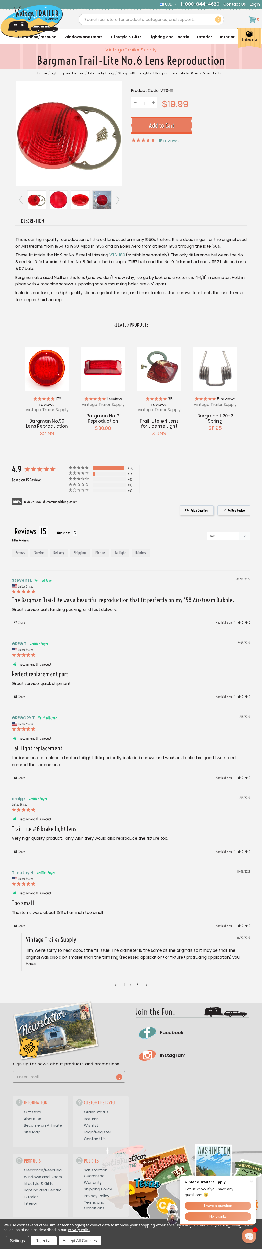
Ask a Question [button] (199, 510)
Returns (91, 1118)
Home (42, 73)
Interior (227, 37)
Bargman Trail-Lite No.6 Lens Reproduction (190, 73)
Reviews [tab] (25, 531)
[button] (240, 622)
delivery (58, 552)
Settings (17, 1241)
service (39, 552)
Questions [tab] (63, 532)
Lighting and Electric (169, 37)
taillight (120, 552)
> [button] (147, 984)
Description (32, 221)
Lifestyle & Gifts (126, 37)
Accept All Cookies (80, 1241)
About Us (32, 1118)
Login (255, 4)
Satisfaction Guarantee (95, 1172)
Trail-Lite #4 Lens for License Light (159, 423)
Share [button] (21, 622)
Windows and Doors (83, 37)
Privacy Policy (96, 1195)
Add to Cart (159, 368)
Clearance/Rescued (37, 37)
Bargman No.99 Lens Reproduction (47, 423)
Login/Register (97, 1132)
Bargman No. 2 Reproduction (102, 418)
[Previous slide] (21, 200)
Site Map (32, 1132)
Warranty (93, 1182)
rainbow (140, 552)
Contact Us (234, 4)
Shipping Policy (98, 1189)
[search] (218, 19)
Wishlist (91, 1125)
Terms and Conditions (94, 1205)
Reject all (43, 1241)
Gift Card (32, 1112)
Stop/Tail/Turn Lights (134, 73)
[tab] (131, 325)
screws (20, 552)
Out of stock (46, 368)
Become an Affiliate (43, 1125)
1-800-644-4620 (200, 4)
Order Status (96, 1112)
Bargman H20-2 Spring (215, 418)
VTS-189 (117, 255)
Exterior (204, 37)
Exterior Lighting (101, 73)
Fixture (100, 552)
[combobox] (151, 19)
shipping (80, 552)
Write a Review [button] (236, 510)
